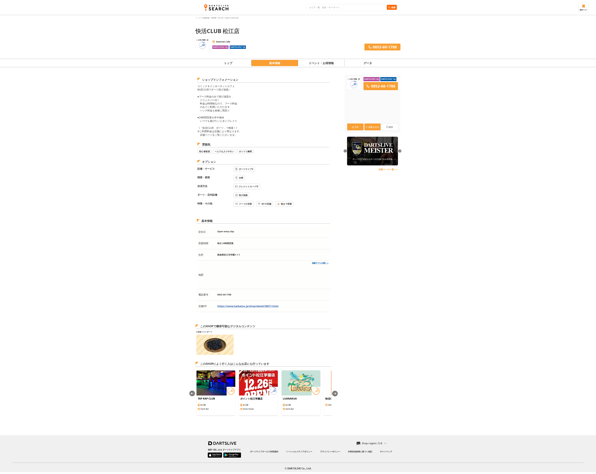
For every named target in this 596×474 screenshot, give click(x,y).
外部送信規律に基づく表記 (360, 451)
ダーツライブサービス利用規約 (264, 451)
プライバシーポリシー (330, 451)
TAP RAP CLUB (206, 398)
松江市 (220, 18)
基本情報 (274, 63)
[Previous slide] (192, 393)
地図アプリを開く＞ (320, 263)
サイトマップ (386, 451)
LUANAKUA (290, 398)
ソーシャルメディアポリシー (299, 451)
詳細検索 (206, 18)
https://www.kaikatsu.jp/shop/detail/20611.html (247, 306)
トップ (198, 18)
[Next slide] (335, 393)
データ (368, 63)
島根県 (213, 18)
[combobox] (346, 7)
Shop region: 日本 (372, 443)
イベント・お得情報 (321, 63)
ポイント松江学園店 (251, 398)
